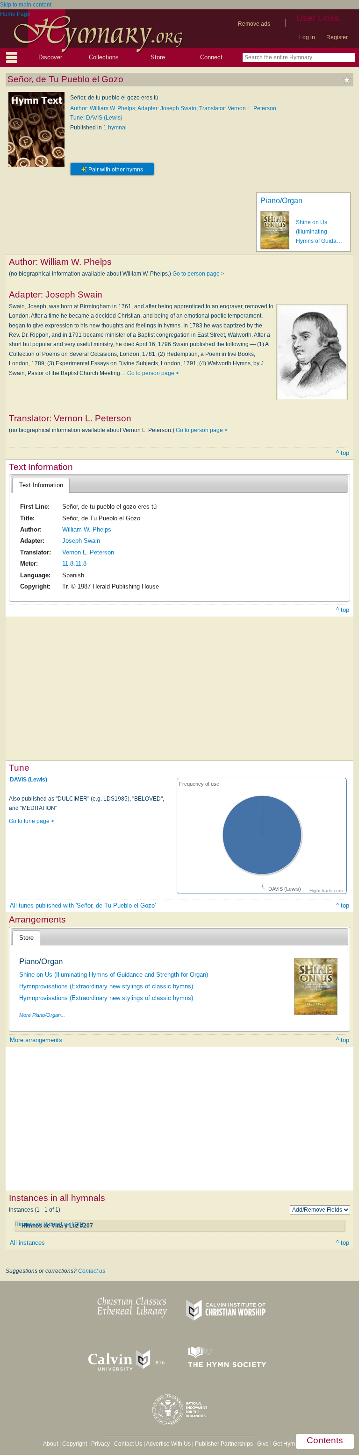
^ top (342, 452)
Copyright (74, 1444)
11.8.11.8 (74, 563)
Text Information (41, 485)
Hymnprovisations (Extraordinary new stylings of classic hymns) (106, 986)
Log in (307, 37)
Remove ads (254, 24)
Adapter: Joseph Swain (166, 108)
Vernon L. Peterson (88, 552)
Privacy (100, 1444)
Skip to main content (25, 4)
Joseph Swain (81, 540)
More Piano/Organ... (42, 1015)
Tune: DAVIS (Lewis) (96, 117)
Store (158, 57)
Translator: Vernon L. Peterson (237, 108)
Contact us (91, 1271)
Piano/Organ (281, 201)
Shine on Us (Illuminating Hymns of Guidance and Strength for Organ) (113, 974)
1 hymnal (115, 127)
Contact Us (128, 1444)
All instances (27, 1242)
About (50, 1444)
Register (337, 37)
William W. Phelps (86, 529)
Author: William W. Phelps (102, 108)
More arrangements (36, 1039)
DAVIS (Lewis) (28, 779)
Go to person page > (198, 273)
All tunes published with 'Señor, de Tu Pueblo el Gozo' (83, 905)
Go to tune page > (31, 821)
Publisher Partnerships (224, 1444)
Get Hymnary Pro (294, 1444)
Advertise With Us (168, 1444)
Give (263, 1444)
